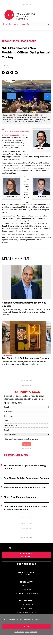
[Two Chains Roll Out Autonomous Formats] (26, 337)
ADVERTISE (26, 590)
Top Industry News (14, 403)
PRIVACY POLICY (26, 605)
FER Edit (5, 65)
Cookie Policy (19, 632)
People (31, 41)
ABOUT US (26, 586)
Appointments (10, 41)
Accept (26, 626)
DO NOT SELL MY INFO (26, 612)
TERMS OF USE (26, 609)
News (23, 41)
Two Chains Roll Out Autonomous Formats (25, 358)
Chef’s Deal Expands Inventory (20, 497)
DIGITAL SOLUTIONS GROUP (26, 593)
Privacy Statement (31, 632)
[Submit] (48, 24)
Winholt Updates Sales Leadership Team (25, 487)
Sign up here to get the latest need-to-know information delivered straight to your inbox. (24, 397)
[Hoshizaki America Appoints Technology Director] (26, 282)
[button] (26, 555)
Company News (7, 355)
